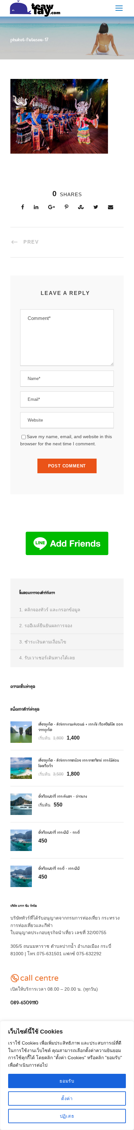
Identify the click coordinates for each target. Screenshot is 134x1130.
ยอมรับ (67, 1081)
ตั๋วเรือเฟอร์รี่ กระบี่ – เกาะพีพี (59, 868)
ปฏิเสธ (67, 1116)
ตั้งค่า (67, 1098)
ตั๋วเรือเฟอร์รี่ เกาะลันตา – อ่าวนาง (62, 796)
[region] (67, 1075)
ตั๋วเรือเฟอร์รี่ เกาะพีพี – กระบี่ (59, 832)
